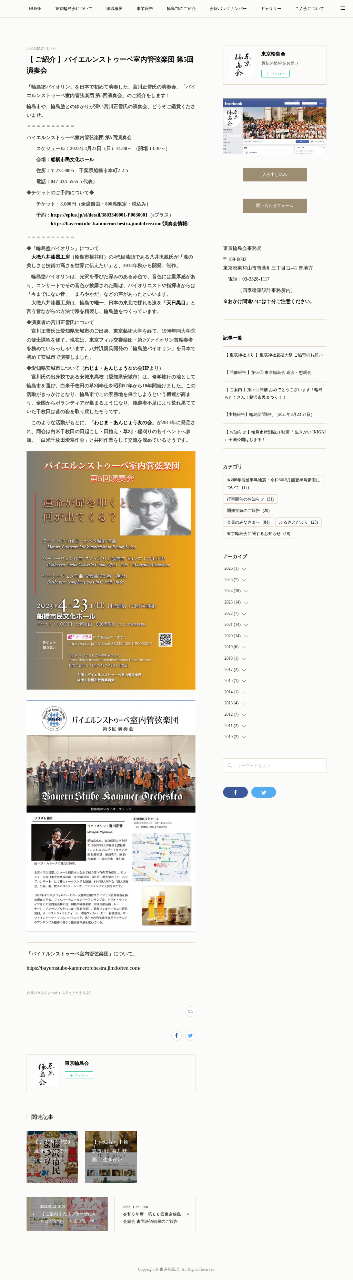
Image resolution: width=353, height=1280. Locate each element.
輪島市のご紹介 (181, 8)
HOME (35, 8)
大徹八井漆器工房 (50, 257)
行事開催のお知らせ (250, 499)
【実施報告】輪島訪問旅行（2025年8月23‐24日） (269, 414)
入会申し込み (274, 174)
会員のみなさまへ (248, 522)
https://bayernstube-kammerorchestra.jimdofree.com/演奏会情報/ (120, 223)
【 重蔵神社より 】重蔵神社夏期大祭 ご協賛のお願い (273, 355)
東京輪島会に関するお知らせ (258, 533)
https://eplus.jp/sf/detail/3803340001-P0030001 (99, 215)
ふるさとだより (298, 522)
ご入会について (309, 8)
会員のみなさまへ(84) (43, 993)
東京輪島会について (73, 8)
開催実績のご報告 (248, 510)
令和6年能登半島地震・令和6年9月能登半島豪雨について (273, 484)
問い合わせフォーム (274, 205)
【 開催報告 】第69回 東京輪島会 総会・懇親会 (267, 372)
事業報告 (145, 8)
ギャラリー (271, 8)
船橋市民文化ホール (72, 159)
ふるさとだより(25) (76, 993)
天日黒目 (176, 302)
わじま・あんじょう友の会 (123, 422)
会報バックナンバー (228, 8)
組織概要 (114, 8)
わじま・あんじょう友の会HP (116, 368)
